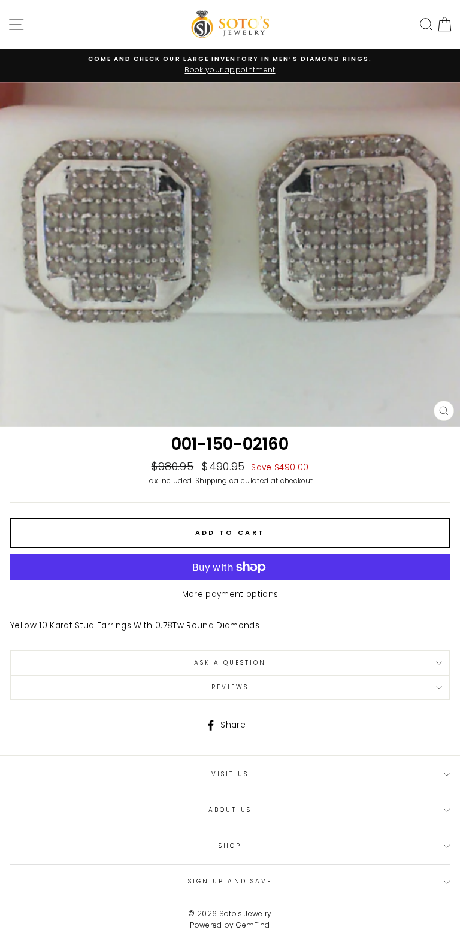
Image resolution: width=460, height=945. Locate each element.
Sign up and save (230, 881)
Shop (230, 845)
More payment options (230, 594)
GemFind (253, 925)
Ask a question (230, 662)
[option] (230, 65)
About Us (229, 809)
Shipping (211, 481)
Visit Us (230, 774)
